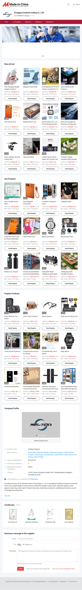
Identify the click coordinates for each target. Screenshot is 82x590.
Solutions (38, 22)
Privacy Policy (73, 581)
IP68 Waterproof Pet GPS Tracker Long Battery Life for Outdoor (50, 89)
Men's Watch (65, 351)
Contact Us (49, 22)
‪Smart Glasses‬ (69, 455)
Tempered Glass (66, 201)
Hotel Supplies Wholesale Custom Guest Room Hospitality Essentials (31, 388)
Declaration (63, 581)
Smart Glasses (47, 316)
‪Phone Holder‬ (38, 457)
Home (6, 22)
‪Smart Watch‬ (59, 455)
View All (7, 496)
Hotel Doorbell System (11, 386)
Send (20, 569)
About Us (28, 22)
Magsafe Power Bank (30, 87)
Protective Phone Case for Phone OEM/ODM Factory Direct (11, 239)
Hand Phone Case (29, 237)
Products (18, 22)
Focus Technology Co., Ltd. (27, 581)
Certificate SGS (50, 522)
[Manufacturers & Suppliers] (15, 4)
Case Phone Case (10, 122)
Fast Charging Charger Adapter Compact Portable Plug (11, 89)
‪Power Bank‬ (32, 452)
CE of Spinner (69, 522)
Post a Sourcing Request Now (64, 569)
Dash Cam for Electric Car (69, 316)
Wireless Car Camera (11, 272)
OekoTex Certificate (31, 522)
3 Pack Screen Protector (12, 351)
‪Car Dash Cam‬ (49, 455)
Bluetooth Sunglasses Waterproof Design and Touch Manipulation (68, 124)
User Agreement (53, 581)
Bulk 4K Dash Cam (67, 237)
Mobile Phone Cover (29, 122)
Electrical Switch (28, 157)
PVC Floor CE (12, 522)
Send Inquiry (12, 98)
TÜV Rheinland (33, 479)
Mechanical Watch (48, 237)
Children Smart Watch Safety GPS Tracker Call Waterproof (49, 159)
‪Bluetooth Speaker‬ (43, 452)
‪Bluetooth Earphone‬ (56, 452)
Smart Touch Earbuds (30, 316)
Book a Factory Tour (41, 441)
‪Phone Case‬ (39, 455)
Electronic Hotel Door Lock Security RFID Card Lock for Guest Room (50, 388)
